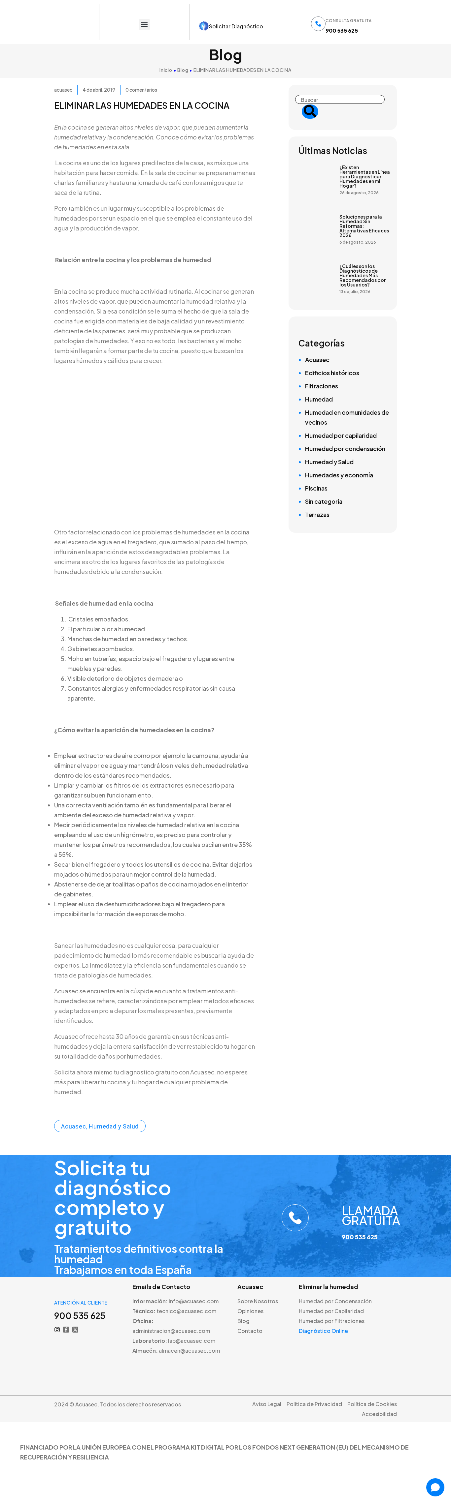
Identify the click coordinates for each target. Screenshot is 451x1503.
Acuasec (317, 359)
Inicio (165, 70)
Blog (182, 70)
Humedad (319, 399)
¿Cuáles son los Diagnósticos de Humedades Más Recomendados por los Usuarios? (362, 275)
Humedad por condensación (345, 448)
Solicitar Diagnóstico (236, 26)
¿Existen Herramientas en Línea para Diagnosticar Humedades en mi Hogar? (364, 176)
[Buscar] (310, 112)
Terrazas (317, 514)
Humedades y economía (339, 475)
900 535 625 (342, 30)
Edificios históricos (332, 372)
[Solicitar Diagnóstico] (203, 26)
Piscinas (316, 488)
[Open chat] (435, 1487)
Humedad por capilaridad (341, 435)
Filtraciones (321, 386)
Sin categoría (323, 501)
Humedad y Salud (329, 462)
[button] (144, 24)
